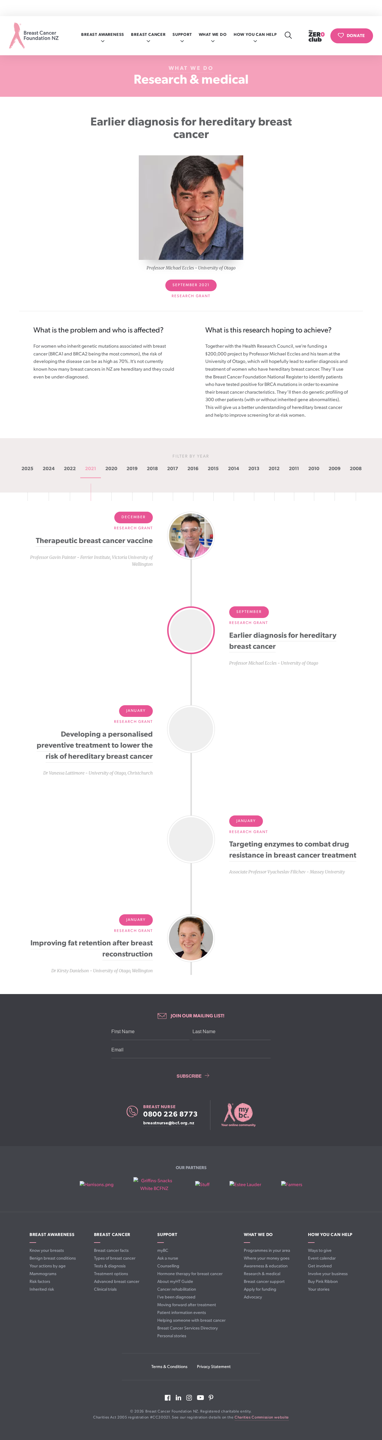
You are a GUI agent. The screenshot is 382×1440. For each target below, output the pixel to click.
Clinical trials (105, 1289)
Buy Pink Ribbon (323, 1281)
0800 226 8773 (170, 1114)
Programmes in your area (267, 1250)
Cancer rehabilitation (176, 1289)
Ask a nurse (167, 1258)
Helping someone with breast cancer (191, 1320)
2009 (335, 469)
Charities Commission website (262, 1417)
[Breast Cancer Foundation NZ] (33, 35)
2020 (111, 469)
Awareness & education (266, 1266)
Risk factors (40, 1281)
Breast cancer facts (111, 1250)
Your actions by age (48, 1266)
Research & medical (191, 80)
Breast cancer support (264, 1281)
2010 (313, 469)
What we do (213, 34)
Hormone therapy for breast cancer (190, 1273)
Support (182, 34)
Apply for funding (260, 1289)
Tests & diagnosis (110, 1266)
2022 (70, 469)
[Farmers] (291, 1185)
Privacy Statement (214, 1366)
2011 (294, 469)
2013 (253, 469)
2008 (356, 469)
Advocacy (253, 1297)
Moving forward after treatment (186, 1304)
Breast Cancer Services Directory (187, 1328)
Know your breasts (47, 1250)
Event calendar (322, 1258)
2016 (192, 469)
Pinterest (211, 1398)
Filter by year (190, 456)
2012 (274, 469)
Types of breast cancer (114, 1258)
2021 (90, 469)
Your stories (318, 1289)
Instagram (189, 1398)
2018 (152, 469)
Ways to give (320, 1250)
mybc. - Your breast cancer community (238, 1115)
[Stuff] (202, 1185)
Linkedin (178, 1398)
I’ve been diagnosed (176, 1297)
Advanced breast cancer (116, 1281)
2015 (213, 469)
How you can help (255, 34)
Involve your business (328, 1273)
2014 (233, 469)
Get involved (320, 1266)
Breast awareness (102, 34)
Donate (356, 35)
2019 (132, 469)
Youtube (200, 1397)
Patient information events (181, 1312)
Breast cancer (148, 34)
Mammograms (43, 1273)
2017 (172, 469)
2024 (49, 469)
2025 (27, 469)
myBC (162, 1250)
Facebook (167, 1398)
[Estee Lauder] (245, 1185)
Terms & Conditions (169, 1366)
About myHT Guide (175, 1281)
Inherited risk (42, 1289)
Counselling (168, 1266)
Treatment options (111, 1273)
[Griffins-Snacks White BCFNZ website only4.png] (154, 1184)
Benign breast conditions (53, 1258)
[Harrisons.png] (96, 1185)
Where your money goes (266, 1258)
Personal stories (171, 1335)
